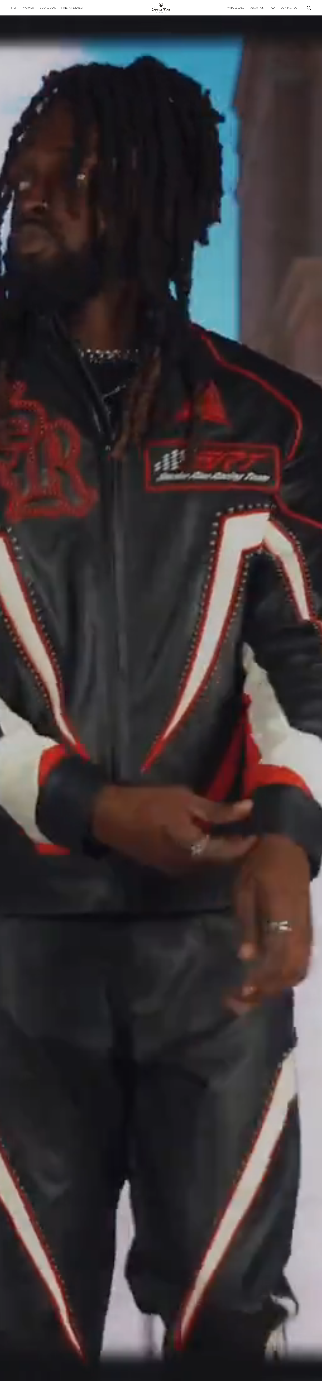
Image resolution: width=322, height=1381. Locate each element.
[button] (48, 7)
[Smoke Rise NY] (161, 8)
